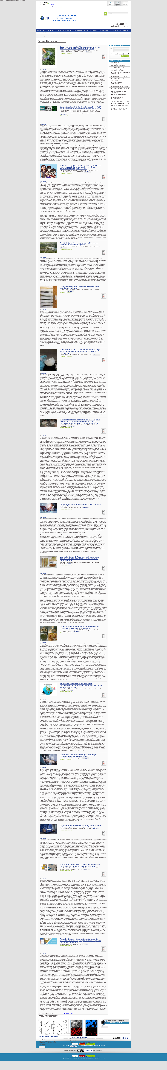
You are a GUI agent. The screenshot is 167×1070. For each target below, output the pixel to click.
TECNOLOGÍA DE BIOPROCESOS (120, 103)
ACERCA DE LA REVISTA (54, 30)
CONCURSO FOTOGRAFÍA (120, 30)
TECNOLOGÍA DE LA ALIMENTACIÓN (116, 83)
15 (71, 1013)
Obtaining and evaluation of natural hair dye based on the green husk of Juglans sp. (79, 287)
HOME (44, 30)
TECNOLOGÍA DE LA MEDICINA (119, 86)
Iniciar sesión (99, 1038)
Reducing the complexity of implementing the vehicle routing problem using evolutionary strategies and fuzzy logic (80, 826)
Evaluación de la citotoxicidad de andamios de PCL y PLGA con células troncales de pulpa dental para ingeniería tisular (80, 108)
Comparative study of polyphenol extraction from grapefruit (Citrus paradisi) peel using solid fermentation (80, 627)
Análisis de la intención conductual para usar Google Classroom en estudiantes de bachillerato (78, 755)
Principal (44, 36)
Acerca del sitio (91, 1038)
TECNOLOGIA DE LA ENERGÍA (119, 95)
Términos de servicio (74, 1038)
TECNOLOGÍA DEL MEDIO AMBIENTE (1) (118, 79)
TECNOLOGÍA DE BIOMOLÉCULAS (120, 106)
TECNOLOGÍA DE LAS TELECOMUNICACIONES (117, 98)
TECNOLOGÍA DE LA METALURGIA (120, 88)
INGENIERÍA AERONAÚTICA (118, 65)
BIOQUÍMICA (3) (115, 63)
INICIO (39, 30)
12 (66, 1013)
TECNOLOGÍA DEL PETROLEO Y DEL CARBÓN (119, 91)
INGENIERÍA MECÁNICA (117, 70)
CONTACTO (46, 32)
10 (63, 1013)
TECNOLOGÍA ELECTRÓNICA (119, 76)
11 (64, 1013)
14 (69, 1013)
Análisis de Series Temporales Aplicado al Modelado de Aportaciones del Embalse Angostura (79, 244)
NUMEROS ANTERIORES (94, 30)
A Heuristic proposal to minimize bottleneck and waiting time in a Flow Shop (80, 505)
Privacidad (83, 1038)
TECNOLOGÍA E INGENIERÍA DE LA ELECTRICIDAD (120, 73)
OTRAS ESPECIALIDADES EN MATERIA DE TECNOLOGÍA (119, 109)
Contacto (66, 1038)
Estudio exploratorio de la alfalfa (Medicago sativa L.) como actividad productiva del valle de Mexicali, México (80, 48)
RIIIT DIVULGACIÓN (79, 30)
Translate (52, 4)
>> (73, 1013)
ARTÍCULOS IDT (67, 30)
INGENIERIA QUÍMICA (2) (117, 67)
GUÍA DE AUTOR (106, 30)
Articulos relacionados (66, 53)
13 (68, 1013)
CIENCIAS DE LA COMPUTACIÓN (120, 101)
